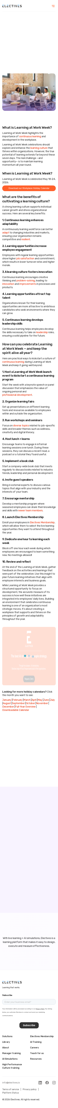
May (40, 699)
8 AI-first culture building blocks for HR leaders (26, 860)
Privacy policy (30, 1089)
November (42, 703)
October (30, 703)
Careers (34, 1047)
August (7, 703)
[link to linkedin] (40, 1082)
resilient (25, 239)
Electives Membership (42, 522)
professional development (17, 394)
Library (6, 1042)
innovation (8, 283)
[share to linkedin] (4, 783)
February (17, 699)
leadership (42, 332)
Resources (36, 1059)
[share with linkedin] (17, 783)
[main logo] (12, 982)
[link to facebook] (47, 1082)
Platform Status (10, 1092)
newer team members (30, 510)
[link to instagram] (54, 1082)
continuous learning (30, 136)
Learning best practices (31, 29)
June (46, 699)
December (8, 706)
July (52, 699)
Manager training (11, 1053)
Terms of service (10, 1089)
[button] (53, 6)
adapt (5, 232)
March (27, 699)
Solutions (7, 1036)
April (34, 699)
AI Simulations (10, 1059)
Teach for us (37, 1053)
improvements (27, 283)
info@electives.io (11, 1082)
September (18, 703)
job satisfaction (25, 258)
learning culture (38, 147)
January (6, 699)
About (5, 1047)
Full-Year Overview (25, 706)
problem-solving (25, 280)
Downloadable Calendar (15, 710)
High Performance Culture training (12, 1066)
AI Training (35, 1042)
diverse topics (21, 425)
